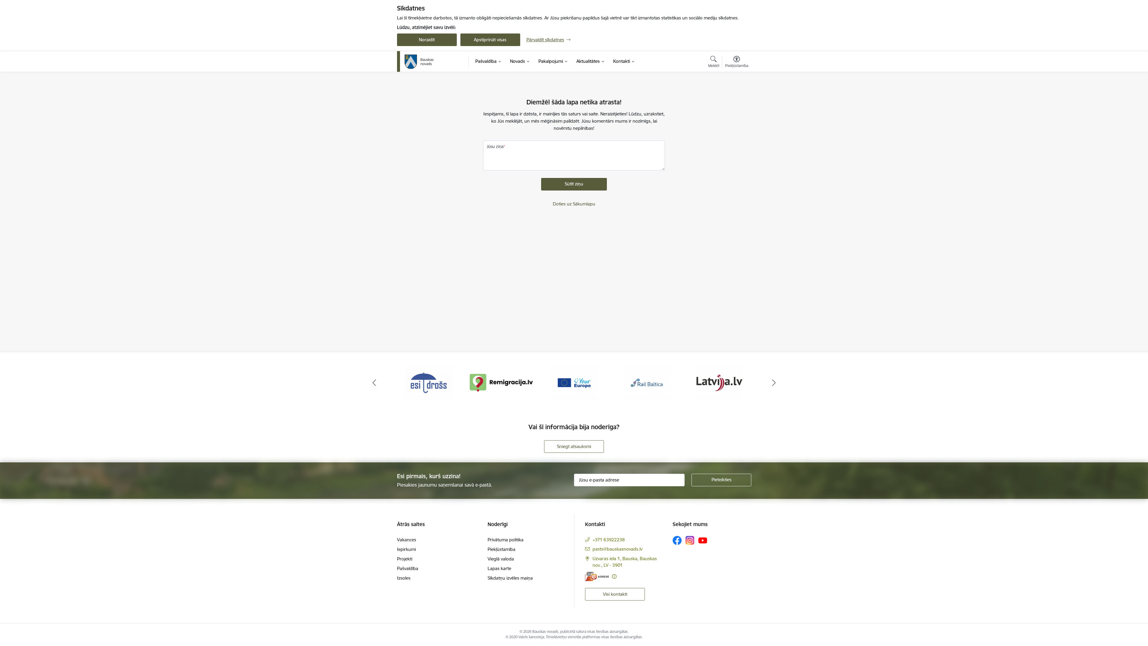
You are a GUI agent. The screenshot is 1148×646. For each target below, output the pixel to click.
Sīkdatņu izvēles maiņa (510, 578)
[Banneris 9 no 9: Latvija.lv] (719, 382)
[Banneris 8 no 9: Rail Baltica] (647, 382)
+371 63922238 (609, 540)
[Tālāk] (774, 383)
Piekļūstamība (501, 549)
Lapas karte (499, 568)
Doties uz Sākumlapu (574, 204)
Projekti (404, 559)
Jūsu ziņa (495, 146)
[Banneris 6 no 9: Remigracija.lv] (501, 382)
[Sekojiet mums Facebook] (677, 540)
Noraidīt (427, 39)
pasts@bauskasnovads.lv (617, 549)
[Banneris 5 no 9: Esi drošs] (429, 382)
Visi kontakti (615, 594)
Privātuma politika (505, 540)
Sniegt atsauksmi (574, 446)
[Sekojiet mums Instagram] (690, 540)
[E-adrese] (597, 576)
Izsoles (403, 578)
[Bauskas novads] (419, 61)
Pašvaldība (407, 568)
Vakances (406, 540)
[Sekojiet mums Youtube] (702, 540)
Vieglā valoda (501, 559)
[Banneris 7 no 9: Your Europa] (574, 382)
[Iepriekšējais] (374, 383)
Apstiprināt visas (490, 39)
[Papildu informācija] (614, 576)
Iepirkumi (406, 549)
